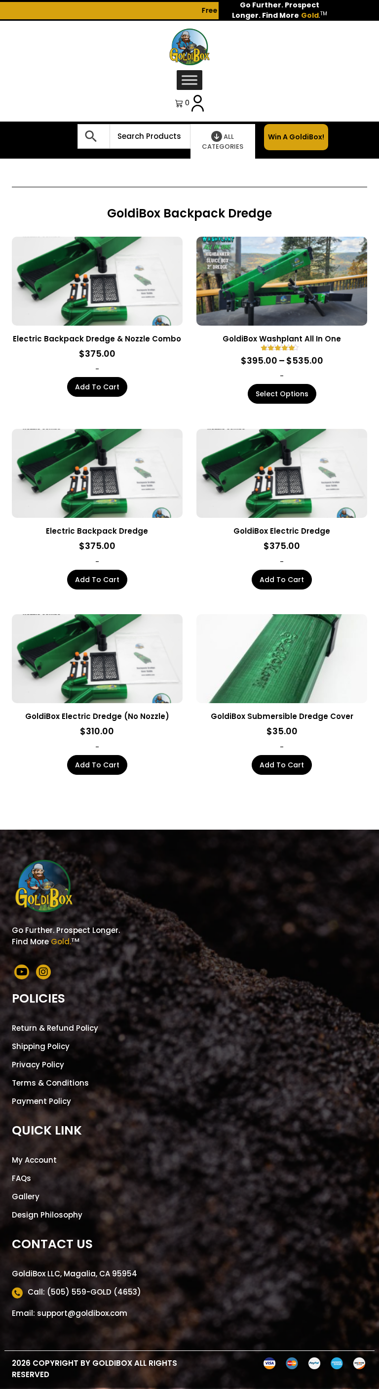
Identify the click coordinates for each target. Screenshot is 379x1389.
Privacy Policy (38, 1064)
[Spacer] (58, 136)
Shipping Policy (41, 1046)
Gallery (25, 1196)
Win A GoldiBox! (296, 137)
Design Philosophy (47, 1215)
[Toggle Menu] (189, 79)
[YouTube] (21, 972)
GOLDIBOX (112, 1363)
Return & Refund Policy (55, 1028)
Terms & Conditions (50, 1083)
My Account (34, 1160)
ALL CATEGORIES (222, 141)
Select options (282, 394)
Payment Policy (41, 1101)
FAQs (21, 1178)
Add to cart (97, 387)
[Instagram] (43, 972)
